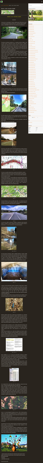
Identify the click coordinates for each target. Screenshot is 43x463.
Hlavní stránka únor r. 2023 (32, 91)
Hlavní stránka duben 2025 (32, 57)
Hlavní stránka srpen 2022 (32, 84)
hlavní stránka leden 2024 (32, 67)
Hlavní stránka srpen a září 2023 (32, 88)
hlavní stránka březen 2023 (32, 48)
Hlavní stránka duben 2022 (32, 53)
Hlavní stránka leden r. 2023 (32, 69)
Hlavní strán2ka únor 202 (32, 43)
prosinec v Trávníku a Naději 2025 (33, 96)
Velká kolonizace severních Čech (32, 110)
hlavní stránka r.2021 (31, 81)
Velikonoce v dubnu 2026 (32, 108)
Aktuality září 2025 (31, 34)
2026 (34, 117)
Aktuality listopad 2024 (31, 31)
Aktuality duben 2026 (31, 29)
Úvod (2, 5)
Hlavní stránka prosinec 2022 (32, 72)
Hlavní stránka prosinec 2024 (32, 76)
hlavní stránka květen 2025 (32, 65)
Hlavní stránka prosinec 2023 (32, 74)
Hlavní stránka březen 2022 (32, 46)
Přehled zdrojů (30, 122)
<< (29, 117)
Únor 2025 (30, 105)
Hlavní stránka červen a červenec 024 (33, 50)
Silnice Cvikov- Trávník (31, 98)
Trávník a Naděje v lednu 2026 (32, 103)
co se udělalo (30, 38)
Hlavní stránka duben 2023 (32, 55)
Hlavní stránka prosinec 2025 (32, 77)
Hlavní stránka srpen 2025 (32, 86)
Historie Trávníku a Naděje (32, 41)
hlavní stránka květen (31, 62)
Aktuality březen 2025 (31, 26)
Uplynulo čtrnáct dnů (31, 107)
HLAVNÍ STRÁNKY (5, 5)
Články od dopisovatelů (31, 36)
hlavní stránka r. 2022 (31, 79)
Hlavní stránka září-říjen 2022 (32, 93)
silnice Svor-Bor (30, 100)
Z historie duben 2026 (31, 21)
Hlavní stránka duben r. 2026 (32, 60)
